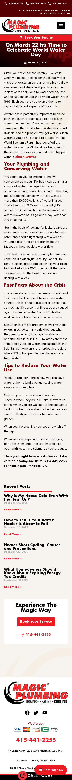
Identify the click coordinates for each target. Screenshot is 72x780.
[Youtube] (44, 712)
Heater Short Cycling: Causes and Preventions (32, 547)
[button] (61, 25)
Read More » (12, 509)
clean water (25, 157)
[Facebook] (27, 712)
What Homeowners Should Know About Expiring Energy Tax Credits (32, 573)
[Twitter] (36, 712)
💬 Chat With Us (51, 770)
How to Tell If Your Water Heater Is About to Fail (29, 522)
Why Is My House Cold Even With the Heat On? (36, 498)
